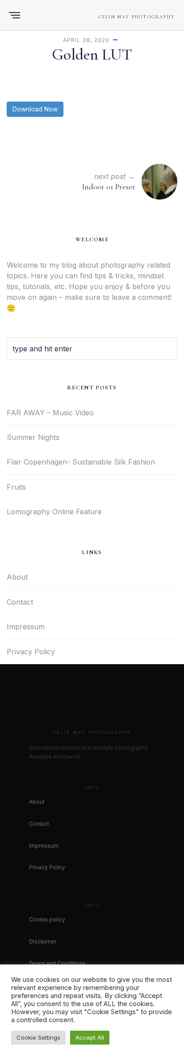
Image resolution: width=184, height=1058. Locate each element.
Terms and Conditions (57, 963)
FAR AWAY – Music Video (50, 412)
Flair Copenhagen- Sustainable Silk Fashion (81, 461)
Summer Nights (33, 437)
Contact (20, 601)
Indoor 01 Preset (108, 187)
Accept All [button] (89, 1037)
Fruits (16, 486)
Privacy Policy (31, 651)
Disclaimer (42, 941)
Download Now (35, 109)
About (17, 576)
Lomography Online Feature (54, 511)
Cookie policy (47, 919)
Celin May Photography (137, 17)
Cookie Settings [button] (38, 1037)
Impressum (26, 626)
